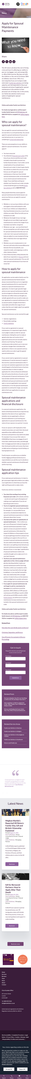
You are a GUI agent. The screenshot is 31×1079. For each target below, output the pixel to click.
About (3, 982)
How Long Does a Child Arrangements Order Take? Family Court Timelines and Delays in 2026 (15, 704)
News (3, 980)
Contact (4, 984)
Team (3, 978)
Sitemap (23, 1037)
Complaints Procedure (18, 1035)
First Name (8, 656)
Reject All (22, 1069)
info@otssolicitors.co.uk (8, 1003)
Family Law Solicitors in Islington (12, 731)
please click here (7, 1064)
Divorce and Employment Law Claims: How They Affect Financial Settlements (14, 709)
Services (4, 974)
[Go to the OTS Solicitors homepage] (5, 4)
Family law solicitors (15, 83)
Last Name (8, 663)
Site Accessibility (6, 1035)
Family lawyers (8, 597)
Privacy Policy (10, 1037)
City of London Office (7, 990)
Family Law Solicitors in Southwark (13, 739)
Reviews (4, 976)
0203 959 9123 (8, 1001)
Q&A (27, 1037)
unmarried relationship (16, 139)
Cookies (17, 1037)
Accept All (9, 1069)
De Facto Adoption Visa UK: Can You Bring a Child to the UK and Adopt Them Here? (15, 698)
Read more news (15, 944)
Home (3, 972)
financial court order (18, 156)
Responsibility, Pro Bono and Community (13, 1039)
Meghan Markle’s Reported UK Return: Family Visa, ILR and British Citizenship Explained (14, 826)
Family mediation (9, 323)
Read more (12, 864)
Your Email (8, 669)
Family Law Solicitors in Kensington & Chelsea (14, 735)
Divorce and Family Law (10, 743)
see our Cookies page (18, 1061)
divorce (21, 257)
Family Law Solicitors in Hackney (13, 728)
